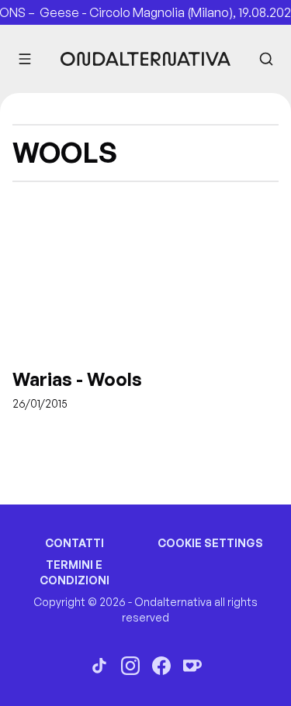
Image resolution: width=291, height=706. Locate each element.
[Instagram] (130, 665)
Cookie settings (210, 542)
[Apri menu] (24, 58)
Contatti (74, 542)
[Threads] (99, 665)
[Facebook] (161, 665)
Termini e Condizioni (74, 572)
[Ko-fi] (192, 665)
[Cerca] (266, 58)
